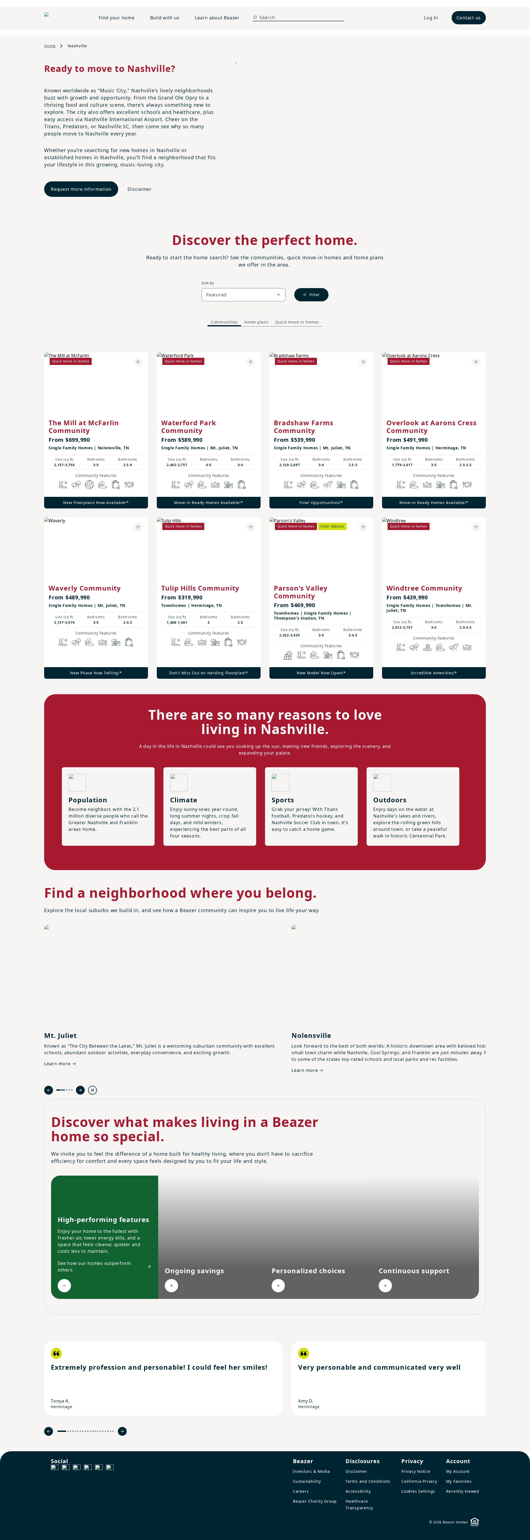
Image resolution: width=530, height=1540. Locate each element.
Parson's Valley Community (301, 591)
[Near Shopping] (115, 484)
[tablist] (265, 322)
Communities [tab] (224, 322)
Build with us (165, 18)
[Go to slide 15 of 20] (100, 1431)
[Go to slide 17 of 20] (105, 1431)
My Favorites (459, 1481)
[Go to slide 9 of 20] (85, 1431)
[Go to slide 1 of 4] (60, 1090)
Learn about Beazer (217, 18)
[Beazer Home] (65, 17)
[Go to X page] (88, 1468)
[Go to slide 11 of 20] (90, 1431)
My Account (458, 1471)
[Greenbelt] (327, 484)
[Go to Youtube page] (99, 1468)
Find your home (117, 18)
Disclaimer (140, 189)
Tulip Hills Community (200, 587)
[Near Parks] (228, 484)
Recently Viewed (462, 1491)
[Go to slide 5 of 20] (75, 1431)
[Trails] (76, 484)
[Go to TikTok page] (77, 1468)
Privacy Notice (415, 1471)
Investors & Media (311, 1471)
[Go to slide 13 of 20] (95, 1431)
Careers (301, 1491)
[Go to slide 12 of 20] (93, 1431)
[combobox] (243, 294)
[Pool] (62, 484)
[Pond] (427, 647)
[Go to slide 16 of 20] (103, 1431)
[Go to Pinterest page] (110, 1468)
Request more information (81, 189)
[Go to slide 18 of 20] (107, 1431)
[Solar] (288, 655)
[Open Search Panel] (255, 17)
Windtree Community (424, 587)
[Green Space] (102, 484)
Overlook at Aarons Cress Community (431, 426)
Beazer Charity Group (315, 1501)
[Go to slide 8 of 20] (83, 1431)
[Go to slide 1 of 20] (61, 1431)
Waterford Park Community (188, 426)
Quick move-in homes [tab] (297, 322)
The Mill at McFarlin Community (84, 426)
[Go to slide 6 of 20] (78, 1431)
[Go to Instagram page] (66, 1468)
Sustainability (307, 1481)
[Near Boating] (215, 484)
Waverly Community (85, 587)
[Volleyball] (89, 484)
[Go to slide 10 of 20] (88, 1431)
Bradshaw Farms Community (303, 426)
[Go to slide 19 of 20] (110, 1431)
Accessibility (358, 1491)
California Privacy (419, 1481)
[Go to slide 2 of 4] (67, 1090)
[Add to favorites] (138, 362)
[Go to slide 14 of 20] (98, 1431)
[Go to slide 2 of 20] (68, 1431)
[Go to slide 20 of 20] (112, 1431)
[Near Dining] (129, 484)
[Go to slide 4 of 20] (73, 1431)
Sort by (208, 283)
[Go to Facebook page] (55, 1468)
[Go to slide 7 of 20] (80, 1431)
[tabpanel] (265, 510)
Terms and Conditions (368, 1481)
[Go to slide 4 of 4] (72, 1090)
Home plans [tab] (256, 322)
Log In (431, 18)
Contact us (469, 18)
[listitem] (163, 1378)
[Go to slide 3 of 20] (70, 1431)
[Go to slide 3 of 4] (69, 1090)
